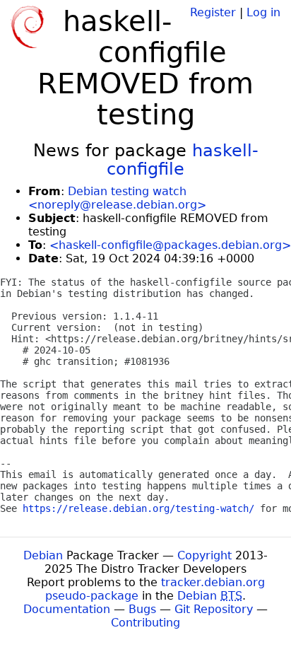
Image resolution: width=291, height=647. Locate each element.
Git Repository (213, 609)
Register (213, 12)
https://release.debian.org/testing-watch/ (138, 508)
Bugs (142, 609)
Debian (43, 555)
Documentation (66, 609)
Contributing (145, 622)
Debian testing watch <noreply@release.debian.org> (117, 198)
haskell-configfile (183, 160)
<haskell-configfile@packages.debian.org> (170, 245)
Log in (263, 12)
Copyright (204, 555)
